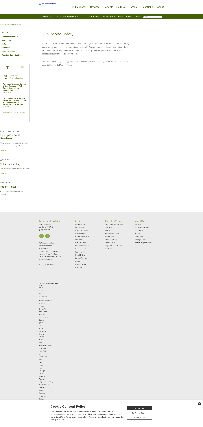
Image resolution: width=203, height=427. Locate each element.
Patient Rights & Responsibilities (50, 257)
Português (42, 371)
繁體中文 (42, 303)
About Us (8, 24)
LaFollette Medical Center (50, 221)
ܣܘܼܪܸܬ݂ (41, 390)
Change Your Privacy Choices (49, 251)
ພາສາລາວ (42, 348)
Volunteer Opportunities (11, 55)
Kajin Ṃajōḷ (42, 351)
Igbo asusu (43, 331)
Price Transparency (45, 259)
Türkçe (41, 399)
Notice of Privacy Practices (48, 254)
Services (79, 221)
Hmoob (41, 328)
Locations (147, 7)
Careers (5, 33)
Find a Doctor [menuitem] (78, 7)
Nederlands (43, 312)
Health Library (110, 236)
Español (42, 387)
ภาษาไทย (42, 396)
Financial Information (112, 233)
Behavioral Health (81, 224)
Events (128, 16)
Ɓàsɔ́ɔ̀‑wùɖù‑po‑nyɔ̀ (46, 345)
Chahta (41, 306)
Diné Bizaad (43, 357)
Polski (41, 368)
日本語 (41, 339)
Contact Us (6, 40)
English (41, 285)
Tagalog (42, 393)
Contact (137, 16)
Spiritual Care (109, 249)
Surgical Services (81, 258)
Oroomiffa (42, 309)
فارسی (41, 365)
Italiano (41, 337)
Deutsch (42, 320)
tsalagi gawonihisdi (45, 300)
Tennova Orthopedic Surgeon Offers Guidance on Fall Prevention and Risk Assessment (14, 87)
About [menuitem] (160, 7)
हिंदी (40, 326)
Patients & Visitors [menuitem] (114, 7)
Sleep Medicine (80, 255)
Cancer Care (79, 227)
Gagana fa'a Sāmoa (45, 382)
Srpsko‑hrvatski (44, 384)
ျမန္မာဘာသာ (43, 297)
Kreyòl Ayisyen (44, 317)
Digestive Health (80, 233)
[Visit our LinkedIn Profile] (47, 236)
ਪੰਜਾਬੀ (41, 373)
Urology (77, 261)
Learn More (4, 150)
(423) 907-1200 (94, 16)
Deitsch (41, 362)
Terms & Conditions (46, 246)
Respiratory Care (81, 252)
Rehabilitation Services (83, 249)
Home (1, 24)
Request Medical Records (113, 246)
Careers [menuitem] (133, 7)
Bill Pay (120, 16)
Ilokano (41, 334)
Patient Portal (110, 243)
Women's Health (80, 264)
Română (42, 376)
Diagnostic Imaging (81, 230)
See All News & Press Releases (14, 113)
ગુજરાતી (41, 323)
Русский (42, 379)
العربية (41, 290)
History (5, 44)
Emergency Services (82, 236)
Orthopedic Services (82, 246)
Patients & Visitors (113, 221)
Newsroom (6, 48)
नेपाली (40, 359)
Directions (108, 227)
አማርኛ (41, 288)
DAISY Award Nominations (114, 224)
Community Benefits (10, 36)
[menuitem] (152, 17)
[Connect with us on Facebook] (41, 236)
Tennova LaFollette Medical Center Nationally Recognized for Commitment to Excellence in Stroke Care (14, 101)
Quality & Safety (8, 51)
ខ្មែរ (40, 354)
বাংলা (40, 293)
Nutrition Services (81, 243)
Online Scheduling (109, 16)
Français (42, 314)
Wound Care (79, 267)
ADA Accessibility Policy (47, 243)
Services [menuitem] (94, 7)
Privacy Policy (43, 248)
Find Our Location (16, 78)
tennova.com (46, 16)
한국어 (41, 342)
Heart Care (79, 240)
